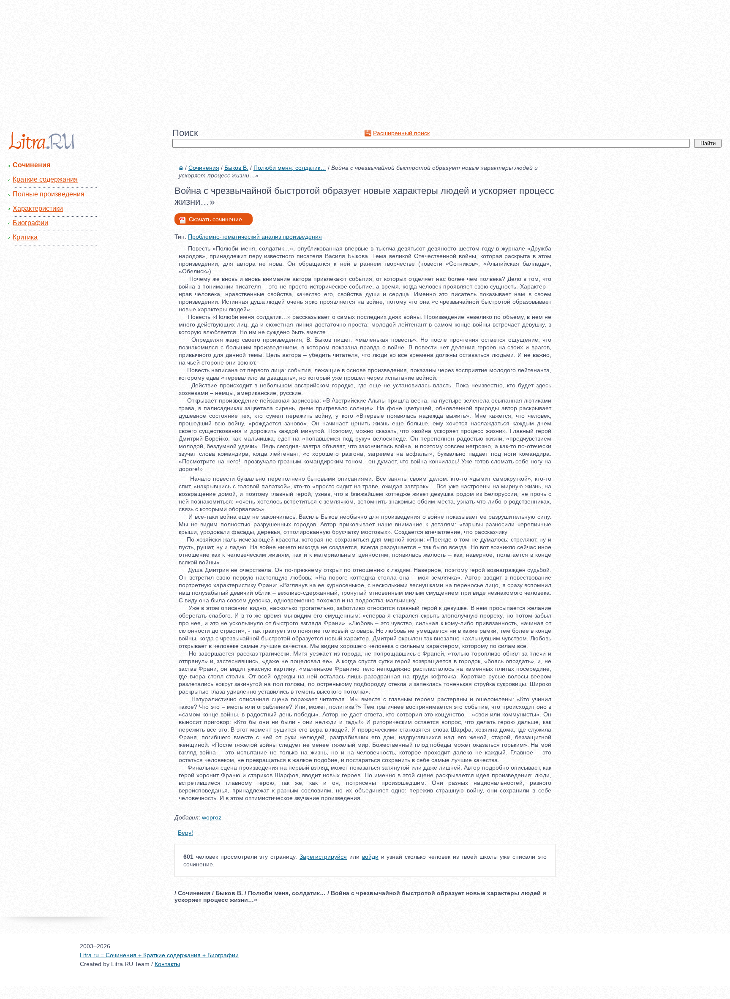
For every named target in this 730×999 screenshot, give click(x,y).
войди (370, 856)
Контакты (167, 964)
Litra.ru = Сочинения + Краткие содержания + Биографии (159, 955)
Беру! (185, 832)
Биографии (30, 222)
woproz (211, 817)
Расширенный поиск (401, 133)
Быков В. (236, 167)
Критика (25, 237)
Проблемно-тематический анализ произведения (255, 236)
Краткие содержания (45, 179)
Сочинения (31, 165)
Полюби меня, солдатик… (289, 167)
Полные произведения (48, 194)
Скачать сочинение (215, 219)
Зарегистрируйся (323, 856)
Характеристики (38, 208)
